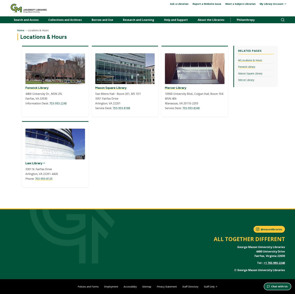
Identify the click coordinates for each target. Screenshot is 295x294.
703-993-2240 (58, 103)
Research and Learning (138, 20)
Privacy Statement (167, 286)
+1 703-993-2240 (274, 263)
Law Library (33, 163)
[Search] (282, 19)
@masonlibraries (271, 229)
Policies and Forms (88, 286)
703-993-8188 (121, 108)
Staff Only (209, 286)
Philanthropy (246, 20)
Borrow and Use (102, 20)
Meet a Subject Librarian (240, 3)
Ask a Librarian (179, 3)
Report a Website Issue (207, 3)
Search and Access (26, 20)
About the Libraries (211, 20)
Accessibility (130, 286)
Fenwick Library (36, 88)
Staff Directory (190, 286)
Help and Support (176, 20)
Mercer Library (175, 88)
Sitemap (146, 286)
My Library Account (271, 3)
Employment (111, 286)
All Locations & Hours (250, 60)
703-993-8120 (43, 179)
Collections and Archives (65, 20)
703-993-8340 (191, 108)
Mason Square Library (111, 88)
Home (20, 30)
